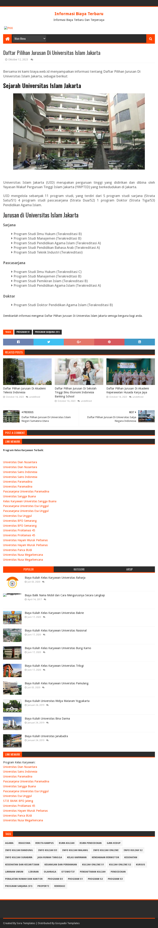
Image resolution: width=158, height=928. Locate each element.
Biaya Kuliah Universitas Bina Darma (47, 718)
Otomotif (68, 871)
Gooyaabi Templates (67, 923)
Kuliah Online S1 (93, 864)
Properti (43, 886)
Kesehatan (130, 857)
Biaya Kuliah (66, 843)
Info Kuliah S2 (133, 850)
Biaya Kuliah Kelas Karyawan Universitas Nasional (56, 630)
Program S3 (115, 879)
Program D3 (55, 879)
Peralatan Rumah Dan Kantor (24, 879)
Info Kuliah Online (105, 850)
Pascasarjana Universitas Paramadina (26, 491)
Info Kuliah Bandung (19, 850)
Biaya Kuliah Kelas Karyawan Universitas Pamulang (56, 683)
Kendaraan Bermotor (105, 857)
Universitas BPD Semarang (20, 520)
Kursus (140, 864)
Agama (9, 843)
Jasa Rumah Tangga (49, 857)
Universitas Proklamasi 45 (19, 530)
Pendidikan (118, 871)
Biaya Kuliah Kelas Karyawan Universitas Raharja (55, 577)
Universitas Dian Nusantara (20, 462)
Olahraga (50, 871)
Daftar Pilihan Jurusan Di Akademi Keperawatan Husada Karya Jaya (127, 390)
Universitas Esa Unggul (17, 515)
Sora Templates (26, 923)
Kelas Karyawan (77, 857)
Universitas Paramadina (17, 481)
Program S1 (23, 332)
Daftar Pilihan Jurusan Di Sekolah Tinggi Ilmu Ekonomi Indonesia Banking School (75, 392)
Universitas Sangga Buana (19, 496)
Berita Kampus (44, 843)
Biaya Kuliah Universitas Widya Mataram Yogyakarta (57, 701)
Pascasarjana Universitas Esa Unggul (26, 506)
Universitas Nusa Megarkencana (23, 554)
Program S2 (95, 879)
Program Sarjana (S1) (47, 332)
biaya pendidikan (91, 843)
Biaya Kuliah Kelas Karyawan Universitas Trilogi (54, 665)
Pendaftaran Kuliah (93, 871)
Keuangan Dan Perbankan (60, 864)
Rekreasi (59, 886)
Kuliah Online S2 (120, 864)
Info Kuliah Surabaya (18, 857)
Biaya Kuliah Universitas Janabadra (46, 736)
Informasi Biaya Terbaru (79, 13)
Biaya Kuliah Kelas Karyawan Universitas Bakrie (54, 613)
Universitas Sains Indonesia (20, 472)
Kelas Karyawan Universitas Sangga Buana (29, 501)
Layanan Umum (14, 871)
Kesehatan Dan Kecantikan (22, 864)
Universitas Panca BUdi (17, 550)
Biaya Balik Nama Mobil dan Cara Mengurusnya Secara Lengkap (65, 595)
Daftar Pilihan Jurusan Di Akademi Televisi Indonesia (24, 390)
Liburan (33, 871)
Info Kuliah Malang (75, 850)
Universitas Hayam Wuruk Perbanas (25, 540)
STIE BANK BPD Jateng (18, 800)
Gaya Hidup (114, 843)
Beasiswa (24, 843)
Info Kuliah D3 (47, 850)
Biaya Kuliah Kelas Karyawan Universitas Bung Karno (58, 648)
